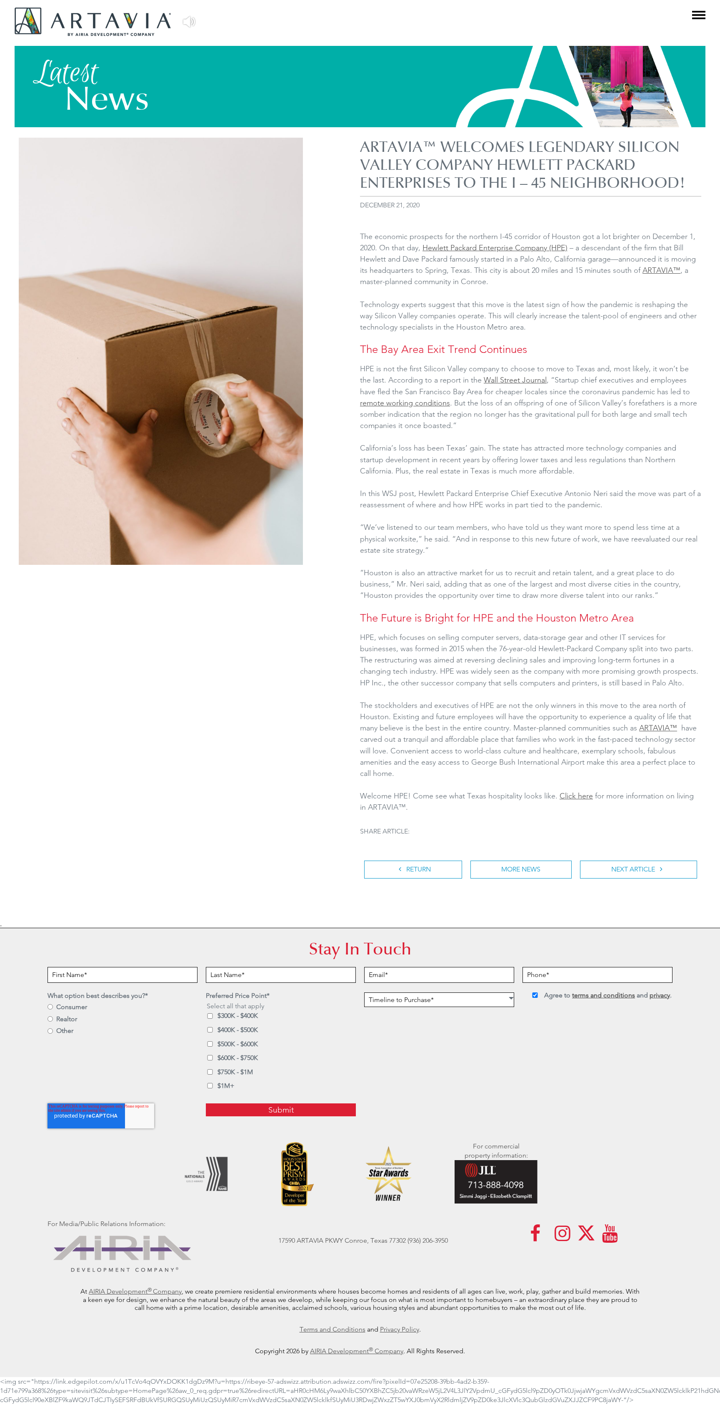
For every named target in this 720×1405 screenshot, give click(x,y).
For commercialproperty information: (496, 1150)
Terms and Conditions (332, 1329)
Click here (576, 796)
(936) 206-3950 (428, 1240)
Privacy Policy (399, 1329)
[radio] (123, 1008)
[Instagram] (562, 1237)
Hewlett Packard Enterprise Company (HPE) (495, 247)
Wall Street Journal (515, 380)
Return (418, 869)
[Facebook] (535, 1237)
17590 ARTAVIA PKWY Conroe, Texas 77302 (342, 1240)
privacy (660, 995)
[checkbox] (123, 1026)
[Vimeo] (610, 1237)
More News (520, 869)
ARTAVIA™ (661, 270)
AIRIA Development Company (356, 1351)
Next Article (634, 869)
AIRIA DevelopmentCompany (135, 1291)
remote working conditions (405, 403)
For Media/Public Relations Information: (106, 1224)
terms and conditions (603, 995)
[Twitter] (586, 1237)
